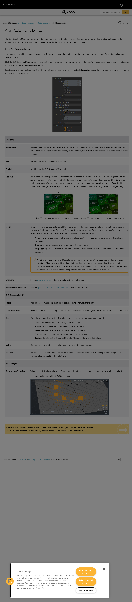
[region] (59, 580)
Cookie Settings (86, 590)
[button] (10, 581)
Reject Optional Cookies (86, 581)
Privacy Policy (41, 588)
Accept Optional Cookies (86, 571)
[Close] (104, 569)
